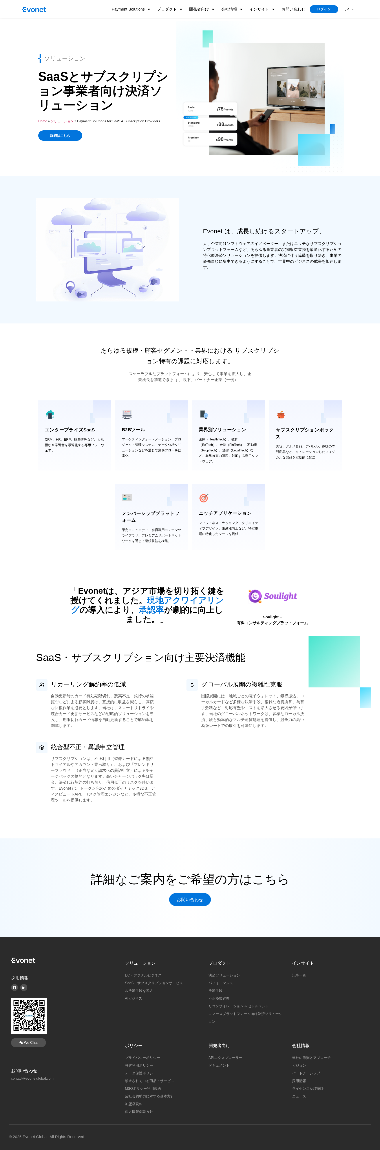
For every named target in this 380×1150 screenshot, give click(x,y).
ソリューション (62, 121)
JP (347, 9)
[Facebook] (14, 987)
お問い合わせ (293, 9)
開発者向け (199, 9)
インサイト (259, 9)
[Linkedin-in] (23, 987)
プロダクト (219, 963)
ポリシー (133, 1045)
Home (42, 121)
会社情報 (229, 9)
